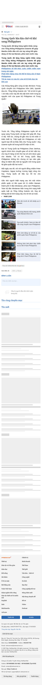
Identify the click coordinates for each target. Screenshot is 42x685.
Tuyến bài (11, 617)
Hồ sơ (24, 600)
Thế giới (7, 32)
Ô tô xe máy (5, 581)
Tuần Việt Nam (6, 589)
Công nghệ (25, 577)
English (4, 600)
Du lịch (24, 581)
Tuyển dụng (34, 676)
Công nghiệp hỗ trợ (28, 589)
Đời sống (4, 573)
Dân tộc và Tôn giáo (8, 565)
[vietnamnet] (9, 28)
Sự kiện (31, 617)
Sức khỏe (4, 577)
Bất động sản (5, 585)
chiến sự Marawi (16, 271)
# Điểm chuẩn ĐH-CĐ (22, 26)
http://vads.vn (12, 669)
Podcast (24, 608)
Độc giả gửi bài (21, 676)
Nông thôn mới (27, 593)
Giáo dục (4, 569)
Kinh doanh (26, 561)
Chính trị (25, 557)
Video (24, 604)
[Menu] (2, 26)
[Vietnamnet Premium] (6, 558)
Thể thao (25, 565)
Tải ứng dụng (8, 676)
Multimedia (5, 608)
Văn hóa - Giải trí (28, 573)
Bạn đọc (24, 585)
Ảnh (2, 604)
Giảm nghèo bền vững (9, 593)
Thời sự (4, 561)
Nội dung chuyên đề (29, 596)
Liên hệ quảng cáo (8, 656)
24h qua (4, 612)
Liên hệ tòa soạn (7, 634)
